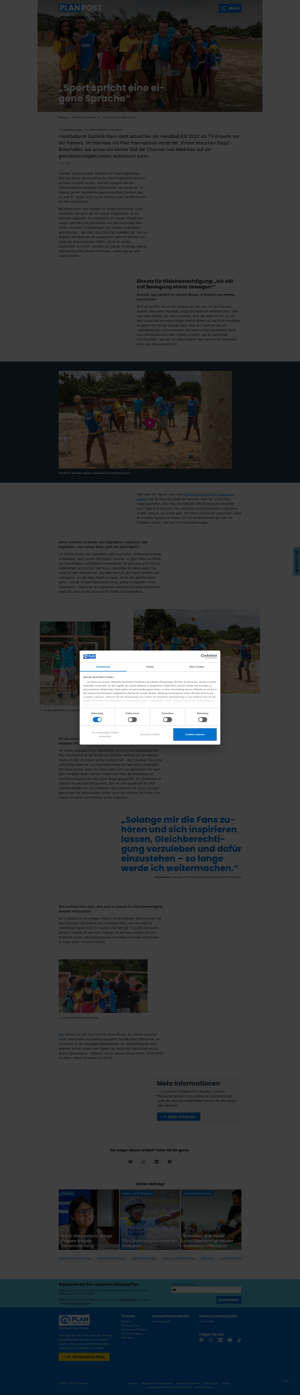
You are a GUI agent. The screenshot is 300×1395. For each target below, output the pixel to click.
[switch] (132, 719)
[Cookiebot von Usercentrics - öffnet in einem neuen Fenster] (203, 656)
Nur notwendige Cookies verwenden (105, 734)
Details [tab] (150, 666)
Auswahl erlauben (150, 734)
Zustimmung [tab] (103, 666)
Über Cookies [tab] (196, 666)
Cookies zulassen (195, 734)
